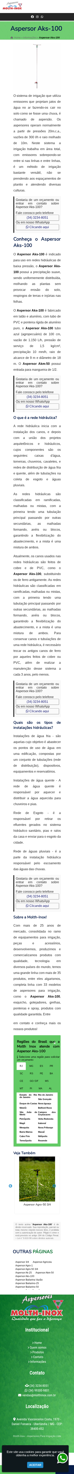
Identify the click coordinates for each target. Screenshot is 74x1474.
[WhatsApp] (42, 17)
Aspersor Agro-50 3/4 (37, 1204)
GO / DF (34, 1081)
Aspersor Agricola (42, 1262)
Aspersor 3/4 (22, 1262)
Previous (10, 1186)
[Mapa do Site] (19, 1442)
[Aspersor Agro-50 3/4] (37, 1179)
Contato (38, 1357)
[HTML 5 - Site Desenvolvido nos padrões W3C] (29, 1442)
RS (31, 1073)
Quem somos (38, 1347)
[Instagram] (37, 17)
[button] (68, 6)
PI (31, 1088)
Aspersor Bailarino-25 (27, 1283)
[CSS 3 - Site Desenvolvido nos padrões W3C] (43, 1442)
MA (40, 1088)
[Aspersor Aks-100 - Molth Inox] (12, 6)
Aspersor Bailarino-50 (27, 1286)
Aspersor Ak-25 (23, 1272)
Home (38, 1343)
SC (21, 1073)
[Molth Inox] (37, 1308)
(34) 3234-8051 (37, 217)
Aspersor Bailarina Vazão (29, 1279)
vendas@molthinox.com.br (39, 1395)
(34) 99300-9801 (38, 1390)
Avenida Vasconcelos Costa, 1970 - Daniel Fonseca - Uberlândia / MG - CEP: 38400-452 (37, 1424)
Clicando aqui (39, 227)
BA (51, 1073)
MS (47, 1081)
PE (41, 1073)
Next (54, 1186)
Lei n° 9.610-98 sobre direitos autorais (35, 1238)
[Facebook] (32, 17)
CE (21, 1081)
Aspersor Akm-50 (45, 1272)
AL (50, 1088)
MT (21, 1088)
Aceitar (35, 1465)
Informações (38, 1362)
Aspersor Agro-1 (24, 1265)
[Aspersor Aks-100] (37, 66)
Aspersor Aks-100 (24, 1276)
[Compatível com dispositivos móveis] (56, 1442)
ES (41, 1066)
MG (31, 1066)
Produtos (38, 1352)
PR (51, 1066)
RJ (21, 1066)
